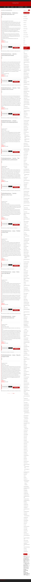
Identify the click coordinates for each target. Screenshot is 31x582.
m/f (24, 562)
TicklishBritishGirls (26, 511)
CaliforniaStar (25, 98)
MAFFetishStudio (26, 246)
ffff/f (28, 559)
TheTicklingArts (26, 421)
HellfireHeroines (26, 194)
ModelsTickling (26, 266)
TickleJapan (25, 452)
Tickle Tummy (25, 28)
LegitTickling (25, 234)
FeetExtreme (25, 157)
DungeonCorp (25, 143)
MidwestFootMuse (26, 252)
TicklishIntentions (4, 155)
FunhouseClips (26, 177)
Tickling (25, 483)
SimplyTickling (26, 349)
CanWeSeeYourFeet (26, 101)
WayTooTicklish (26, 540)
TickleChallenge (26, 434)
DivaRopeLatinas (26, 127)
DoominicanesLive (26, 132)
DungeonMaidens (26, 144)
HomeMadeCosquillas (27, 198)
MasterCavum (25, 249)
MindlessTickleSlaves (26, 255)
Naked (26, 564)
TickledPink (25, 440)
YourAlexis (25, 548)
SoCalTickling (25, 353)
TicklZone (25, 477)
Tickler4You (25, 458)
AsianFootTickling (26, 67)
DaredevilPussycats (26, 124)
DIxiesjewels (25, 130)
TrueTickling (25, 529)
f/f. (27, 558)
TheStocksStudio (26, 408)
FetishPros (25, 160)
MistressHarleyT (26, 263)
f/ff (28, 558)
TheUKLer (25, 425)
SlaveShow (25, 361)
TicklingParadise (26, 504)
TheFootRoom (26, 418)
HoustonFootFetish (26, 201)
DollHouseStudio (26, 129)
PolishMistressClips (26, 302)
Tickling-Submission (26, 480)
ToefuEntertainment (26, 526)
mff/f (27, 563)
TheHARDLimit (26, 398)
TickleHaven (25, 446)
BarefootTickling (26, 74)
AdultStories (25, 53)
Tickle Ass (24, 22)
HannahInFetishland (26, 191)
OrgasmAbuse (26, 428)
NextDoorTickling (26, 275)
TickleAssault (25, 431)
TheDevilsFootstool (26, 387)
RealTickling (25, 318)
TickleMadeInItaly (26, 455)
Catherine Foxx (27, 557)
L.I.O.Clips (25, 224)
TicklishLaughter (26, 520)
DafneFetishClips (26, 123)
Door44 (25, 133)
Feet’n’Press (25, 158)
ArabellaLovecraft (26, 64)
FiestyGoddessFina (26, 164)
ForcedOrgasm (26, 481)
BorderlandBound (26, 88)
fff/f (27, 559)
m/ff (26, 562)
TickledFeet (25, 484)
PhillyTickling (25, 299)
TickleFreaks (25, 443)
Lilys (24, 237)
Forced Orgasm (25, 18)
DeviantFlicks (25, 126)
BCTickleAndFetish (26, 76)
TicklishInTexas (26, 517)
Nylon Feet (24, 30)
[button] (16, 48)
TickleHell (25, 167)
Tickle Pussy (25, 26)
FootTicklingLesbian (26, 169)
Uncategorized (26, 551)
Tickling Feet (12, 155)
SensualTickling (26, 339)
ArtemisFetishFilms (26, 66)
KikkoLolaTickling (26, 221)
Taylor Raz (27, 566)
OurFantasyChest (26, 289)
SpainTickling (25, 364)
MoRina (25, 269)
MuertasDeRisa (26, 272)
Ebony (24, 558)
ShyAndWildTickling (26, 346)
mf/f (9, 155)
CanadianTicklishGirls (27, 99)
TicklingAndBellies (26, 486)
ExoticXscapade (26, 154)
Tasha (25, 566)
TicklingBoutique (26, 493)
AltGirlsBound (26, 55)
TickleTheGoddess (26, 141)
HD (8, 155)
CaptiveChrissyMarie (26, 102)
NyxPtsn (25, 282)
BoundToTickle (26, 89)
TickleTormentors (26, 461)
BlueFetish (25, 80)
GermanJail (25, 178)
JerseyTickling (26, 217)
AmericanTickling (26, 60)
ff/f (25, 559)
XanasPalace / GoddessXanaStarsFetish (27, 544)
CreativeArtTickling (26, 120)
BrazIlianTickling (26, 93)
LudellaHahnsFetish (26, 240)
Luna (28, 561)
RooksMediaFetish (26, 321)
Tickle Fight (25, 20)
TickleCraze (25, 437)
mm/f (10, 313)
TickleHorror (25, 449)
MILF (29, 563)
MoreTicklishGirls (26, 515)
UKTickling (25, 532)
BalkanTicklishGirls (26, 73)
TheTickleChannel (26, 411)
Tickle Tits (24, 24)
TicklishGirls (25, 514)
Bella (29, 556)
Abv (24, 52)
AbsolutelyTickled (26, 50)
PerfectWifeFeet (26, 293)
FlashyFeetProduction (27, 170)
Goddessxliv (25, 185)
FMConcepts (25, 166)
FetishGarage (25, 163)
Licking (26, 561)
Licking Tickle (25, 32)
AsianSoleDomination (27, 69)
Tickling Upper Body (17, 155)
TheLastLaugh (25, 402)
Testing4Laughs (26, 378)
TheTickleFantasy (26, 415)
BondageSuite (25, 86)
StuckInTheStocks (26, 371)
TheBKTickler (25, 381)
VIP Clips (25, 575)
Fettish (25, 161)
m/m (27, 562)
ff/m (26, 559)
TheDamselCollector (26, 384)
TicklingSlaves (25, 507)
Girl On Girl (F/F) (25, 34)
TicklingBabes (25, 490)
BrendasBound (26, 95)
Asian (24, 556)
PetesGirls (25, 296)
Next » (14, 393)
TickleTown (25, 474)
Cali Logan (24, 557)
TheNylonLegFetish (26, 405)
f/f (26, 558)
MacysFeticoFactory (26, 243)
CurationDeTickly (26, 121)
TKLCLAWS (25, 523)
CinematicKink (26, 114)
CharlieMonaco (26, 106)
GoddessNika (25, 184)
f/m (24, 559)
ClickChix (25, 116)
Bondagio (25, 329)
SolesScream (25, 357)
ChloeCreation (26, 113)
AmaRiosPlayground (26, 59)
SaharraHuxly (25, 332)
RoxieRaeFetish (26, 394)
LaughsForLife (25, 227)
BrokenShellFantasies (27, 96)
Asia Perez (27, 556)
